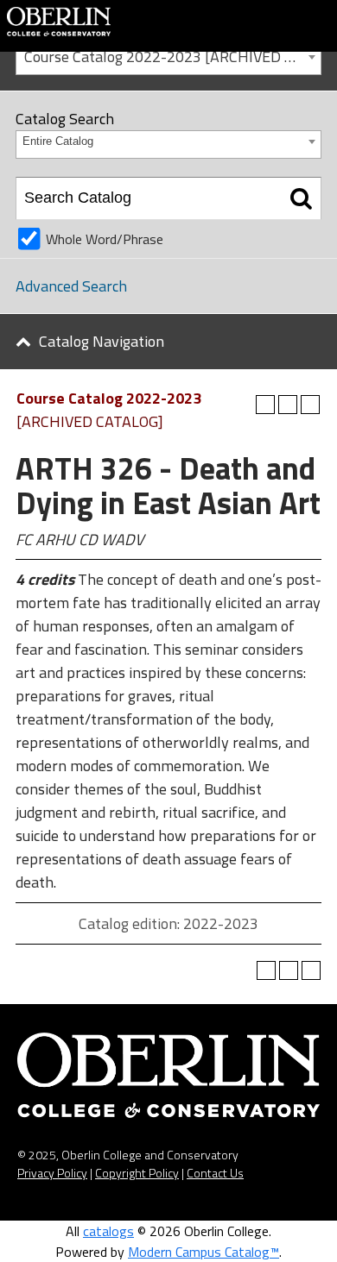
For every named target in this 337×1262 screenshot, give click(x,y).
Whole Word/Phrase (104, 239)
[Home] (59, 19)
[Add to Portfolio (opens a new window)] (265, 404)
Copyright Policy (137, 1173)
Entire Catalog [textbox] (57, 141)
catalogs (108, 1231)
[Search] (301, 198)
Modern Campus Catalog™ (203, 1251)
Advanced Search (71, 286)
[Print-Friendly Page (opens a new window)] (287, 404)
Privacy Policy (52, 1173)
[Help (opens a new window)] (310, 404)
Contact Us (215, 1173)
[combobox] (168, 55)
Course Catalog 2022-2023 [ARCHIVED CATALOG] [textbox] (172, 56)
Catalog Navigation (101, 341)
